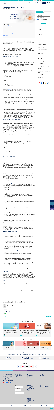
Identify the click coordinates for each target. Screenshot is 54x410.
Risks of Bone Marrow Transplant (9, 33)
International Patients (14, 0)
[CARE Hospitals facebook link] (7, 382)
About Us (10, 0)
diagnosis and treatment (10, 154)
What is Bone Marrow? (7, 25)
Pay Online (19, 0)
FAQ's (5, 36)
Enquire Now (31, 0)
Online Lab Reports (24, 0)
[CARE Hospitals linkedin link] (10, 382)
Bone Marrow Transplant (6, 40)
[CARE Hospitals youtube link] (4, 382)
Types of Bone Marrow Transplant (9, 27)
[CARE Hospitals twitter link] (5, 382)
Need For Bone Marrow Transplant (9, 26)
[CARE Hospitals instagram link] (9, 382)
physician (9, 89)
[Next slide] (51, 330)
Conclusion (6, 35)
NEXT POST (48, 316)
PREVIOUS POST (6, 316)
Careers (28, 0)
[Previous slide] (2, 330)
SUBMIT (43, 23)
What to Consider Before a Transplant (9, 34)
